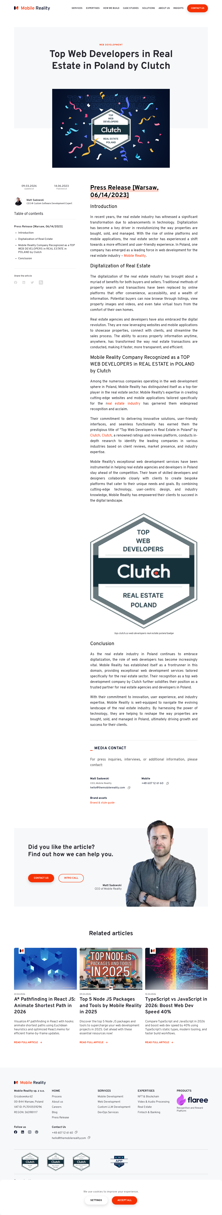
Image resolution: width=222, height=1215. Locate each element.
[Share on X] (32, 283)
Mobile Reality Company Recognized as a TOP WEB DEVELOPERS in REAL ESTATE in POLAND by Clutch (46, 249)
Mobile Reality (135, 256)
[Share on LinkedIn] (24, 283)
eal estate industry (123, 403)
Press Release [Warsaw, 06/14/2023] (38, 226)
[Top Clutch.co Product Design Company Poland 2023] (30, 1161)
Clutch (95, 435)
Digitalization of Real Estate (35, 239)
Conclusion (25, 258)
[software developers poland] (119, 1162)
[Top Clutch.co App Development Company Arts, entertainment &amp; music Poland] (81, 1161)
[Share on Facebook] (15, 283)
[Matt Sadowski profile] (18, 202)
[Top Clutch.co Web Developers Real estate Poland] (55, 1161)
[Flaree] (192, 1099)
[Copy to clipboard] (129, 787)
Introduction (26, 232)
